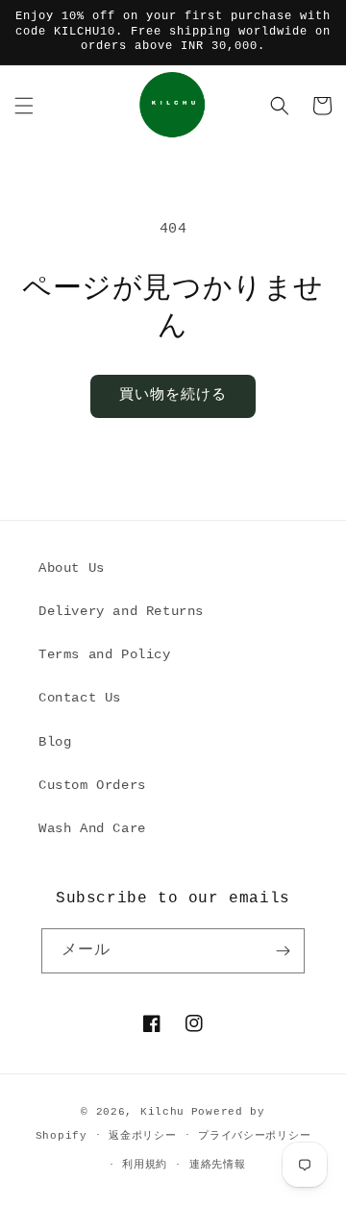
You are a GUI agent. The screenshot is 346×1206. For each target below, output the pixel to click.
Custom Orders (92, 785)
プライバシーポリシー (254, 1136)
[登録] (282, 950)
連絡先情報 (217, 1164)
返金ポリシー (142, 1136)
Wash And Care (92, 828)
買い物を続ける (173, 395)
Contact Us (79, 697)
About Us (71, 568)
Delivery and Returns (121, 611)
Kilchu (162, 1112)
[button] (24, 106)
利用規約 (144, 1164)
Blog (54, 742)
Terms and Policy (104, 654)
